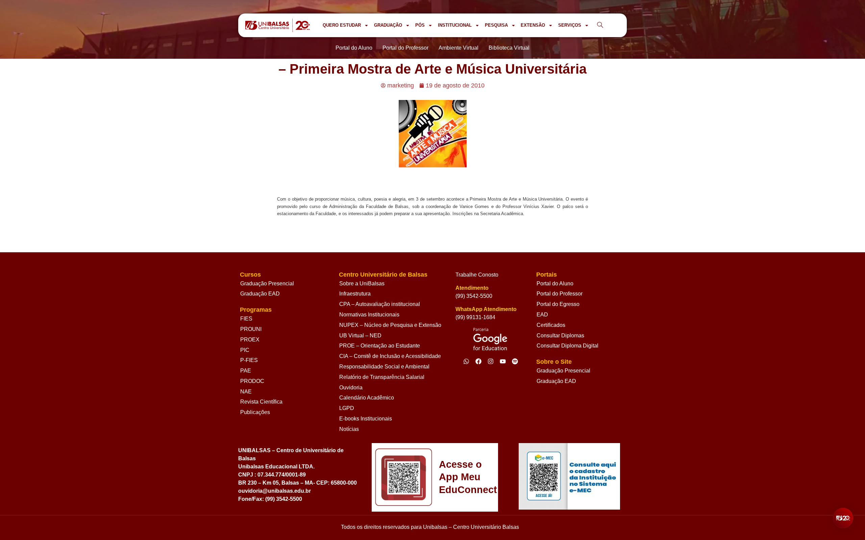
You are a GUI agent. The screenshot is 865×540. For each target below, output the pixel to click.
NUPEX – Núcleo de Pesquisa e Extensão (390, 325)
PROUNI (251, 329)
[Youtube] (503, 361)
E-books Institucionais (365, 418)
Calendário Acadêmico (366, 398)
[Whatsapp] (466, 361)
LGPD (346, 408)
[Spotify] (515, 361)
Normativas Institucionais (369, 314)
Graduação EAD (260, 294)
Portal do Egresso (558, 304)
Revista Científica (261, 402)
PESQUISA (496, 25)
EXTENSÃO (533, 25)
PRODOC (252, 381)
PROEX (250, 339)
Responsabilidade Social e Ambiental (384, 366)
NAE (246, 391)
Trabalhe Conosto (476, 275)
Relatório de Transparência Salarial (381, 377)
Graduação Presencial (267, 283)
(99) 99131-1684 (475, 317)
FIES (246, 319)
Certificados (551, 325)
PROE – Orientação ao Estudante (379, 346)
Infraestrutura (355, 294)
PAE (245, 371)
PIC (244, 350)
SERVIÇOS (569, 25)
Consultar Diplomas (560, 335)
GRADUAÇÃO (388, 25)
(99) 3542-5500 (473, 296)
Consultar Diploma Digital (567, 346)
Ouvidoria (351, 387)
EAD (542, 314)
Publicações (255, 412)
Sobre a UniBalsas (362, 283)
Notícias (349, 429)
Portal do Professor (560, 294)
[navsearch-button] (600, 25)
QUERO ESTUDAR (342, 25)
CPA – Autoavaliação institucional (379, 304)
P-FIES (249, 360)
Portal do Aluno (555, 283)
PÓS (420, 25)
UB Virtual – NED (360, 335)
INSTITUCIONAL (455, 25)
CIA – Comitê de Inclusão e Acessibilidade (390, 356)
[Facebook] (478, 361)
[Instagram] (491, 361)
